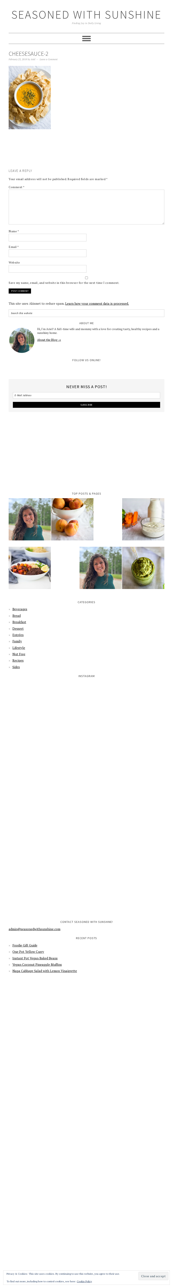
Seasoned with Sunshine (86, 14)
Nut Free (18, 654)
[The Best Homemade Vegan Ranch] (143, 522)
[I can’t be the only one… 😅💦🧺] (125, 797)
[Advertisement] (85, 155)
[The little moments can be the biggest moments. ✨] (47, 876)
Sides (16, 667)
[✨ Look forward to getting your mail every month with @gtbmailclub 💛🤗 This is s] (47, 719)
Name (14, 231)
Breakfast (19, 622)
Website (14, 262)
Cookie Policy (84, 1281)
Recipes (18, 660)
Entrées (18, 635)
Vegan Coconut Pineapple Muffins (37, 964)
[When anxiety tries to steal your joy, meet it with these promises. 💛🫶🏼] (47, 797)
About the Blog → (49, 340)
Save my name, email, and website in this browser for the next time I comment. (64, 283)
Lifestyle (18, 648)
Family (17, 641)
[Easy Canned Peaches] (72, 522)
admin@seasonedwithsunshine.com (34, 929)
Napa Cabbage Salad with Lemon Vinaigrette (44, 971)
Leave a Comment (49, 59)
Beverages (19, 609)
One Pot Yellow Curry (28, 951)
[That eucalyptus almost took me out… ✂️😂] (125, 719)
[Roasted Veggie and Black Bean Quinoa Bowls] (30, 570)
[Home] (30, 522)
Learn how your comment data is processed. (97, 303)
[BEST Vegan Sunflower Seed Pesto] (143, 570)
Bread (16, 615)
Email (14, 247)
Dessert (18, 628)
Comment (17, 187)
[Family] (101, 570)
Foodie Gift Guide (24, 945)
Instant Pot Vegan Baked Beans (35, 958)
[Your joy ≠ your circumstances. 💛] (125, 876)
